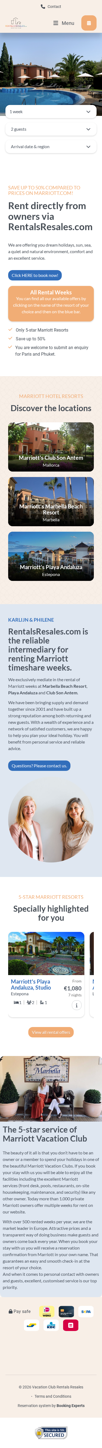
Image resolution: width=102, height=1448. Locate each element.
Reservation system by (51, 1405)
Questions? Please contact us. (39, 765)
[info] (77, 1005)
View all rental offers (51, 1032)
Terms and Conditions (53, 1396)
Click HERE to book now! (35, 275)
